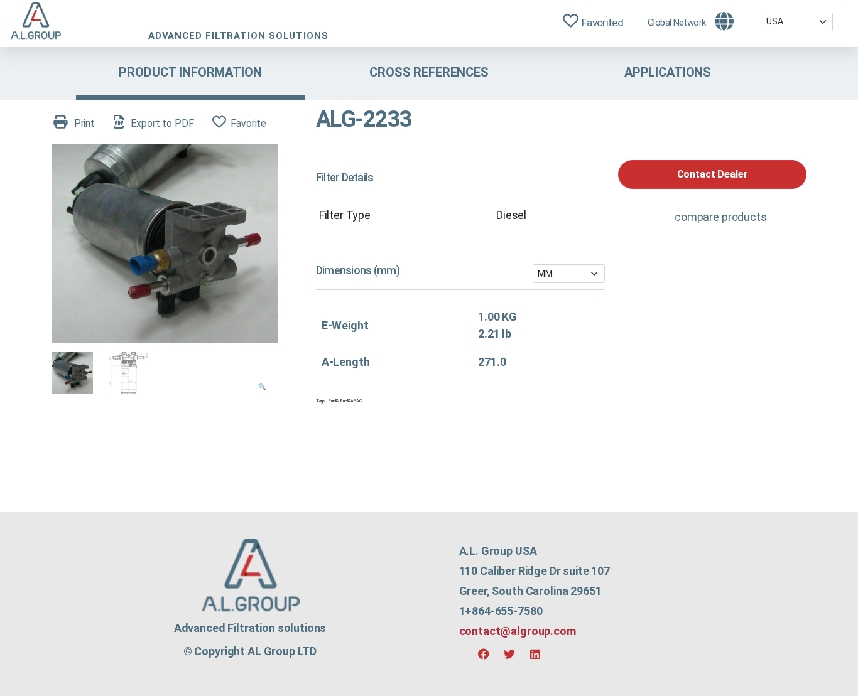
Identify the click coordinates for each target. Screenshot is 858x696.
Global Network (676, 22)
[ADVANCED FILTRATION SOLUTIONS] (35, 22)
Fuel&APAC (351, 401)
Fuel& (334, 401)
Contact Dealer (712, 174)
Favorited (602, 22)
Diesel (511, 215)
